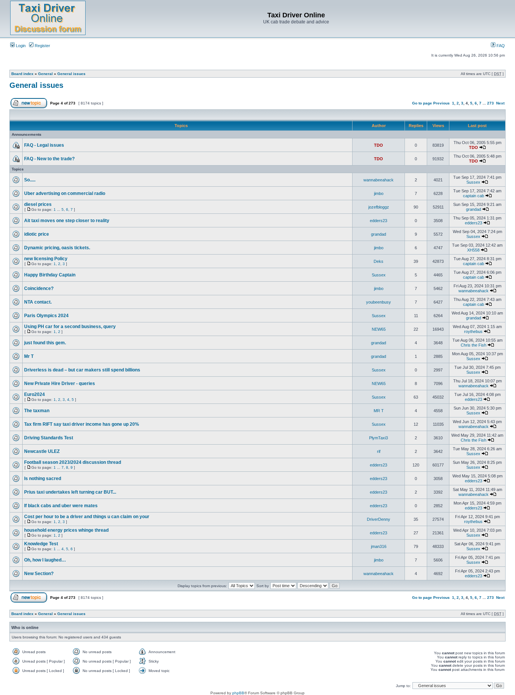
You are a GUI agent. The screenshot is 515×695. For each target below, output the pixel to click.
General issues (71, 74)
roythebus (473, 331)
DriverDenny (378, 519)
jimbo (378, 193)
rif (378, 451)
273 (490, 103)
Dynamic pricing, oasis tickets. (57, 247)
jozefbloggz (378, 207)
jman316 (378, 546)
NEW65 (379, 329)
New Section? (39, 573)
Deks (378, 261)
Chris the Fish (473, 345)
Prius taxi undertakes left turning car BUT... (70, 492)
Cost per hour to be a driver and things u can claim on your (86, 516)
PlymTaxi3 (378, 438)
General (45, 74)
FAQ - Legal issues (44, 145)
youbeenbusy (378, 302)
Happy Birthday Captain (49, 275)
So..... (29, 180)
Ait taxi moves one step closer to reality (66, 220)
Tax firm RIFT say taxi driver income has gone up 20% (81, 424)
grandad (473, 209)
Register (42, 45)
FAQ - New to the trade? (49, 158)
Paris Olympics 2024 (46, 315)
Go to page (422, 103)
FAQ (500, 45)
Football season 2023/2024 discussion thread (72, 462)
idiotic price (36, 234)
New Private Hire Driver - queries (59, 383)
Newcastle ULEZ (42, 451)
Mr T (29, 356)
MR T (379, 410)
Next (500, 103)
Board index (22, 74)
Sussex (473, 182)
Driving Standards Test (48, 437)
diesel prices (38, 204)
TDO (378, 145)
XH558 (473, 250)
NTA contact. (38, 302)
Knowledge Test (41, 543)
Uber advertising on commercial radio (64, 193)
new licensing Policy (45, 258)
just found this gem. (45, 342)
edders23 (378, 220)
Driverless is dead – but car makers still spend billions (82, 370)
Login (20, 45)
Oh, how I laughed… (45, 560)
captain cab (473, 195)
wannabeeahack (378, 180)
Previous (441, 103)
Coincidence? (39, 288)
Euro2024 (34, 394)
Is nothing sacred (42, 478)
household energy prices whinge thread (66, 530)
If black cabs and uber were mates (61, 505)
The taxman (36, 410)
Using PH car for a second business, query (70, 326)
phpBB (238, 693)
